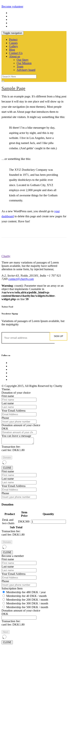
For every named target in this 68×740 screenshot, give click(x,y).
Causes (13, 43)
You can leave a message (16, 435)
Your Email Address (14, 410)
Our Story (23, 59)
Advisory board (26, 69)
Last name (8, 403)
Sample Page (13, 88)
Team (20, 66)
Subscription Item (12, 588)
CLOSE (7, 467)
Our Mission (24, 63)
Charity (6, 256)
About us (14, 56)
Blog (12, 49)
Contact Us (15, 53)
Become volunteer (12, 6)
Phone (5, 417)
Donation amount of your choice (21, 425)
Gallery (13, 46)
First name (8, 396)
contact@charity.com (21, 279)
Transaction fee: (11, 446)
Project (13, 39)
